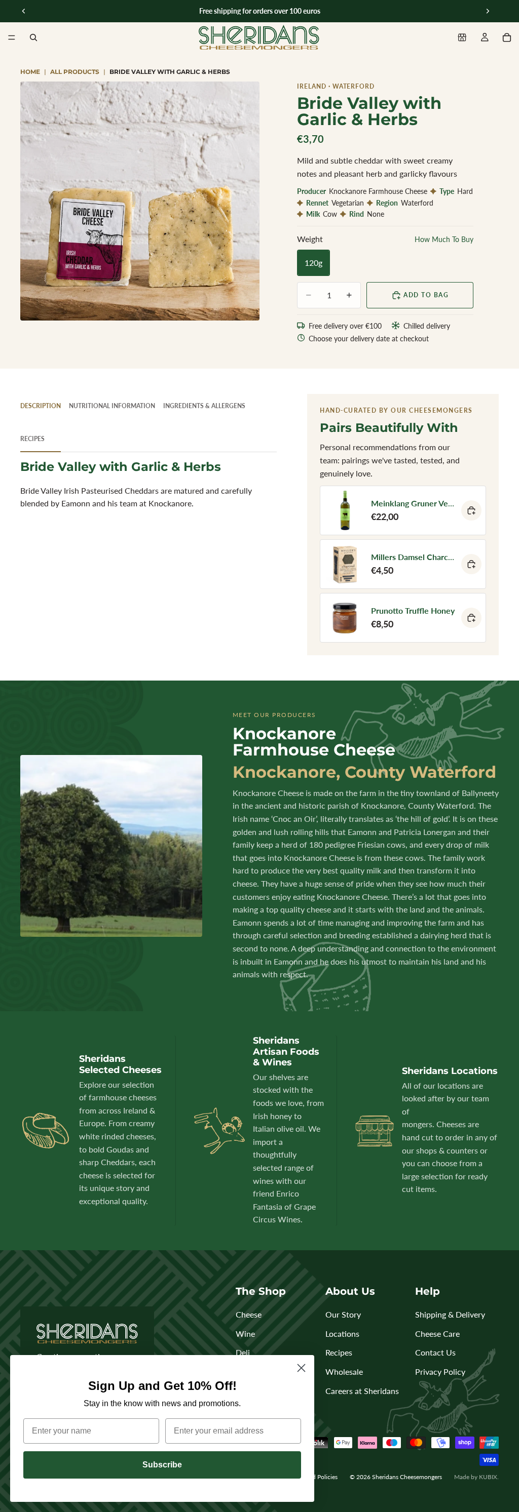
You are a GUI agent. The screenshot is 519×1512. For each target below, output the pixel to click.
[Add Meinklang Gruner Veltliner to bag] (471, 510)
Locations (342, 1333)
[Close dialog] (301, 1368)
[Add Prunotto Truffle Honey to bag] (471, 618)
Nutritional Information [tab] (112, 406)
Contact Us (435, 1352)
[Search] (33, 37)
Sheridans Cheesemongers (407, 1477)
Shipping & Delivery (450, 1314)
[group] (140, 201)
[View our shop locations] (462, 37)
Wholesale (344, 1371)
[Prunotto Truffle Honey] (403, 617)
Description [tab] (40, 406)
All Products (74, 71)
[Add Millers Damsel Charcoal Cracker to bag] (471, 564)
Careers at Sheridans (362, 1391)
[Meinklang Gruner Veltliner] (403, 510)
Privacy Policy (440, 1371)
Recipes (338, 1352)
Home (30, 71)
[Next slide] (487, 11)
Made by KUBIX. (476, 1477)
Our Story (343, 1314)
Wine (245, 1333)
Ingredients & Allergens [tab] (204, 406)
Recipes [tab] (32, 439)
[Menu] (11, 37)
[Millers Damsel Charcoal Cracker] (403, 564)
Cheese (249, 1314)
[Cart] (507, 37)
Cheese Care (437, 1333)
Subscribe (162, 1464)
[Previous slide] (24, 11)
